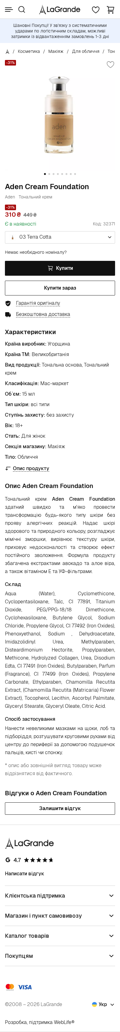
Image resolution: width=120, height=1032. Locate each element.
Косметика (29, 51)
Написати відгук (24, 873)
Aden (10, 197)
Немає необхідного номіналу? (36, 252)
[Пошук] (21, 9)
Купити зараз (60, 288)
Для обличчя (85, 51)
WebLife (62, 1022)
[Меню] (9, 9)
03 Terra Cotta (34, 237)
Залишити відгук (60, 808)
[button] (110, 9)
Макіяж (56, 51)
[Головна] (8, 51)
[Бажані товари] (95, 9)
